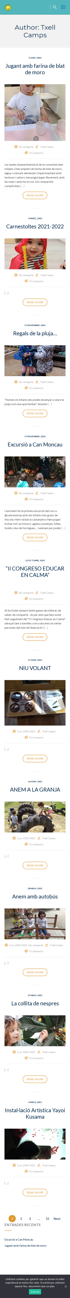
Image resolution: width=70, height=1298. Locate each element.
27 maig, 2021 (35, 995)
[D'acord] (65, 1286)
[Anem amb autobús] (35, 923)
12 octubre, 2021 (35, 560)
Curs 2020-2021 (26, 731)
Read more (35, 195)
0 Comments (36, 152)
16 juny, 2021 (35, 781)
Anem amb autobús (35, 896)
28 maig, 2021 (35, 888)
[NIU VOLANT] (35, 702)
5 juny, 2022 (35, 57)
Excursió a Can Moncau (35, 444)
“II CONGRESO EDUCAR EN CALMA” (35, 571)
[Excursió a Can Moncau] (35, 471)
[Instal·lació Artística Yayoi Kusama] (35, 1143)
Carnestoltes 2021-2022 (35, 226)
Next (56, 1219)
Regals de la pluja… (35, 333)
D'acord (35, 1291)
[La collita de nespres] (35, 1030)
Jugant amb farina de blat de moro (35, 68)
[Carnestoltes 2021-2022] (35, 253)
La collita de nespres (35, 1003)
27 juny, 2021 (35, 660)
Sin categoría (26, 146)
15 (47, 1219)
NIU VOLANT (35, 668)
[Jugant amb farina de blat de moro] (35, 112)
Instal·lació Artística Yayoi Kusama (35, 1113)
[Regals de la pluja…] (35, 360)
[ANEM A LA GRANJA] (35, 816)
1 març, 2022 (35, 218)
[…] (22, 186)
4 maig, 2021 (35, 1102)
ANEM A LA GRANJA (35, 789)
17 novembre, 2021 (35, 325)
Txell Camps (47, 146)
